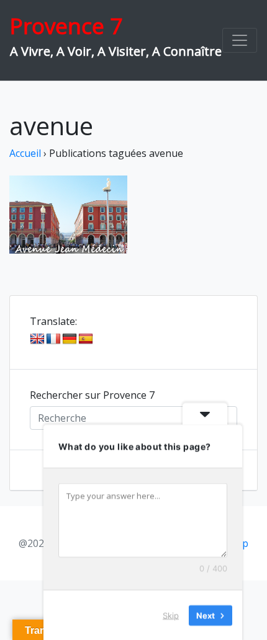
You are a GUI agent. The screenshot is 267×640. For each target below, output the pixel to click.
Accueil (25, 153)
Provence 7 (66, 25)
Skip (171, 615)
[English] (37, 339)
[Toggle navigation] (239, 40)
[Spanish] (85, 339)
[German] (69, 339)
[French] (53, 339)
